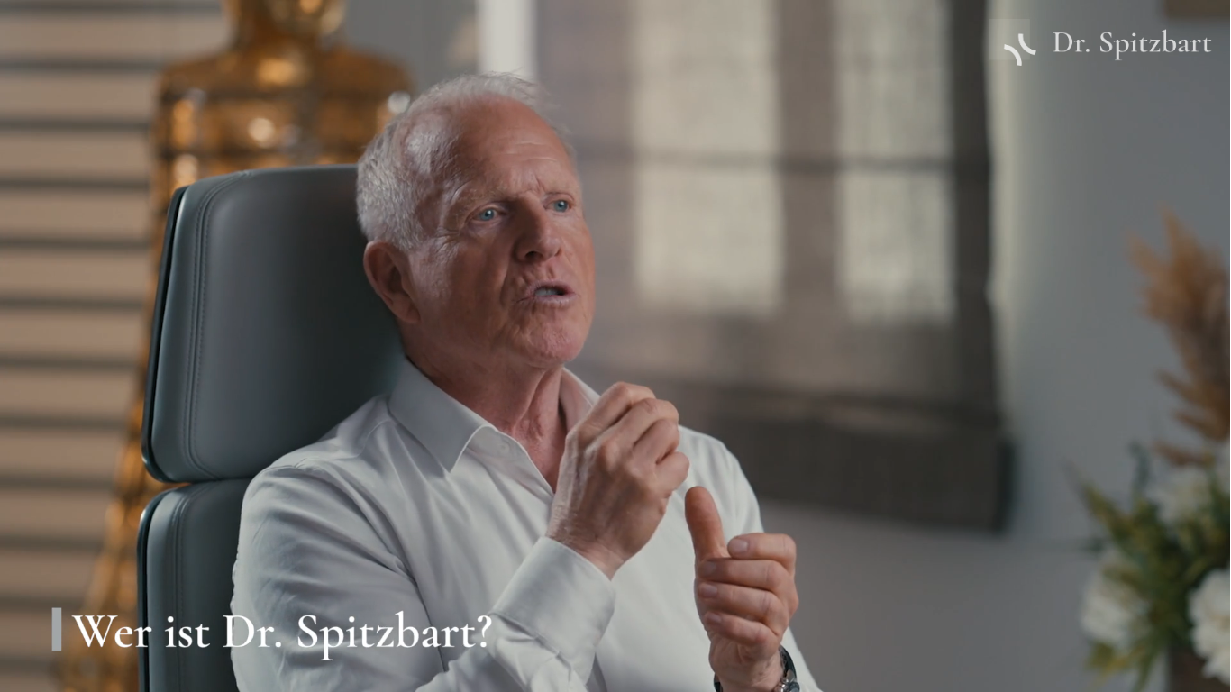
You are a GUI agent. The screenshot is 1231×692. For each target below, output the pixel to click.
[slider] (570, 672)
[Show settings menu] (1160, 672)
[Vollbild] (1207, 672)
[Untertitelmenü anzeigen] (1067, 672)
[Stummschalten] (1113, 672)
